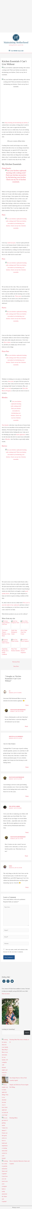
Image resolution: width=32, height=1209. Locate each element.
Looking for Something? (8, 1029)
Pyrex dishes (7, 342)
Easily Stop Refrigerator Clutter (14, 632)
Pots (3, 259)
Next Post (16, 666)
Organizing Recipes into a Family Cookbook (5, 651)
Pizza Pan (5, 351)
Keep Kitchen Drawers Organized (24, 650)
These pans (18, 296)
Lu (9, 691)
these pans (11, 381)
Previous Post (16, 662)
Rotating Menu (13, 1118)
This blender (5, 425)
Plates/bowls (6, 168)
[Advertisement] (16, 16)
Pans (3, 215)
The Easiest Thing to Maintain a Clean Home (6, 633)
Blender (4, 397)
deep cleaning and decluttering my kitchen (16, 122)
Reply (27, 705)
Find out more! (6, 993)
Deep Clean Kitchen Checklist (15, 649)
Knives (4, 446)
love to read (7, 388)
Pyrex (4, 308)
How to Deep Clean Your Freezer (24, 632)
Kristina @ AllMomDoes (16, 736)
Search (27, 1032)
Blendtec (7, 439)
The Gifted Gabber (14, 806)
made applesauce (21, 434)
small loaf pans (11, 242)
